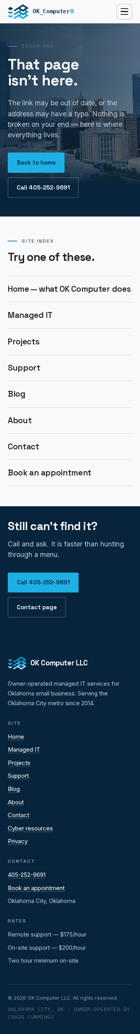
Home (16, 736)
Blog (17, 394)
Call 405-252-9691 (43, 187)
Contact (23, 447)
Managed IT (30, 315)
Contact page (37, 607)
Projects (24, 342)
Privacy (18, 841)
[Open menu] (124, 12)
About (20, 420)
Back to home (36, 162)
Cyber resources (30, 828)
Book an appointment (49, 473)
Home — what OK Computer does (69, 289)
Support (24, 368)
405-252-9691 (27, 874)
